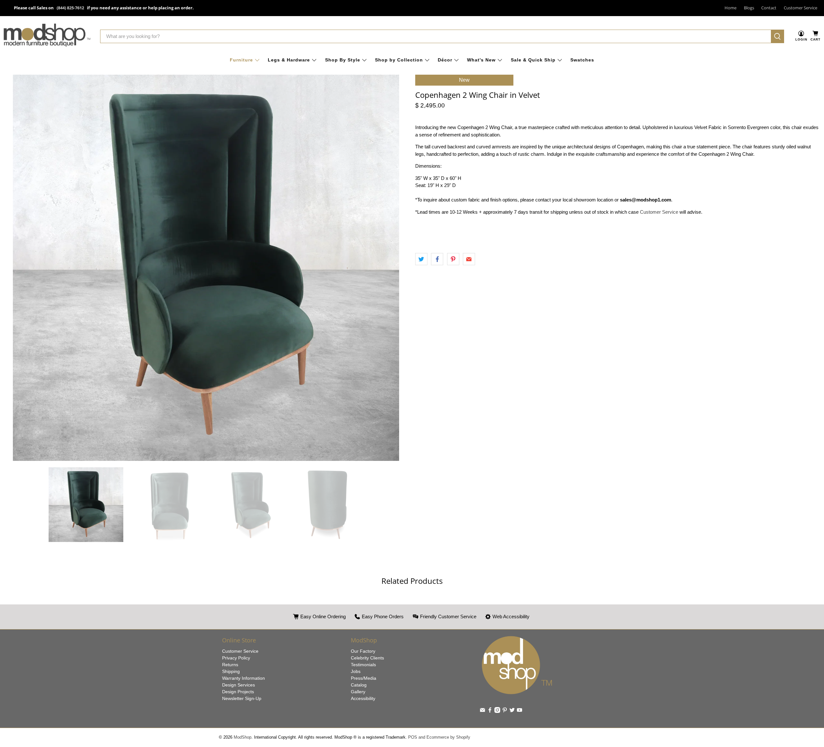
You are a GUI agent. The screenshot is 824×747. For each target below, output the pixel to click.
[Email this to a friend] (469, 259)
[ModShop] (47, 36)
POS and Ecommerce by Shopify (439, 737)
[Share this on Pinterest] (453, 259)
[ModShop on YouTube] (519, 711)
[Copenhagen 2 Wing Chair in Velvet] (206, 268)
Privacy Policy (236, 657)
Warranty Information (243, 678)
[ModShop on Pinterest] (505, 711)
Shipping (231, 671)
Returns (230, 664)
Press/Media (363, 678)
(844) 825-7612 (70, 8)
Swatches (582, 59)
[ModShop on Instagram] (497, 711)
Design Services (238, 684)
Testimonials (363, 664)
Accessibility (363, 698)
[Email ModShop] (482, 711)
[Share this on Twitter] (421, 259)
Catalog (359, 684)
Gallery (358, 691)
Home (730, 8)
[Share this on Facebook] (437, 259)
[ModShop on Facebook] (490, 711)
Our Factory (363, 651)
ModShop (242, 737)
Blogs (749, 8)
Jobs (355, 671)
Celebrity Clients (367, 657)
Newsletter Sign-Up (241, 698)
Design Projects (238, 691)
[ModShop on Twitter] (512, 711)
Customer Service (800, 8)
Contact (768, 8)
